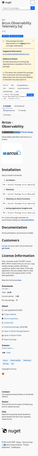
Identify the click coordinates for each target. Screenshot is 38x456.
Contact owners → (8, 348)
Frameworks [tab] (20, 106)
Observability (15, 360)
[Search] (33, 8)
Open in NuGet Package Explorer (16, 331)
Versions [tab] (8, 115)
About (18, 442)
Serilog (5, 364)
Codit (8, 352)
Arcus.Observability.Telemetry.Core (16, 54)
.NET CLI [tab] (5, 85)
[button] (18, 43)
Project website (10, 314)
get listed (5, 248)
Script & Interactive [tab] (23, 88)
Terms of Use (27, 442)
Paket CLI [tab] (12, 88)
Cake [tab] (17, 91)
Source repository (11, 318)
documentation (27, 220)
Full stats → (6, 289)
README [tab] (8, 106)
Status (5, 401)
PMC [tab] (12, 85)
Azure (5, 360)
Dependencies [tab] (10, 110)
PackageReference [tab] (22, 85)
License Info (8, 323)
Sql (12, 364)
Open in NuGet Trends (12, 335)
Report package (10, 339)
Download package (11, 327)
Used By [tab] (23, 110)
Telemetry (27, 360)
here (31, 233)
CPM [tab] (4, 88)
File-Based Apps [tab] (7, 91)
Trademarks (15, 447)
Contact (6, 391)
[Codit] (4, 352)
